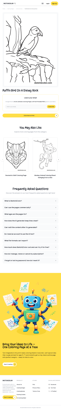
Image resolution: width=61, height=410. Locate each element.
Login (47, 3)
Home (4, 8)
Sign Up (54, 3)
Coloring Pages (10, 8)
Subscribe (51, 106)
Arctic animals (19, 8)
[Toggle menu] (42, 3)
